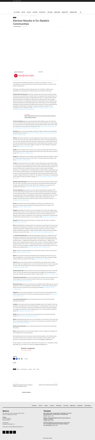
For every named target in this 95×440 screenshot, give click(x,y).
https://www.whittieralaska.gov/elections (28, 316)
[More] (26, 29)
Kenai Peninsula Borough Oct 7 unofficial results (39, 247)
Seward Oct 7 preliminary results (20, 267)
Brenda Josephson (17, 26)
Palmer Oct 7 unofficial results (26, 146)
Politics (38, 369)
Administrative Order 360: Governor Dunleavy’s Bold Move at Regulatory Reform (23, 385)
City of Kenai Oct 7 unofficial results (43, 259)
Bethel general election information (21, 322)
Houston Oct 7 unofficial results (23, 159)
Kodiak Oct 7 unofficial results (51, 274)
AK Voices (45, 420)
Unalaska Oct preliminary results (26, 311)
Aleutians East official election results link (22, 280)
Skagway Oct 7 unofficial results (50, 217)
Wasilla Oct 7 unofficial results (26, 153)
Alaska (18, 369)
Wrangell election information (19, 222)
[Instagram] (76, 1)
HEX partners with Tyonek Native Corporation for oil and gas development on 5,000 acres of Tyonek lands (57, 414)
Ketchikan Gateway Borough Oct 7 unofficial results (37, 186)
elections (30, 369)
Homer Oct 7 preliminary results (23, 252)
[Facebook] (74, 1)
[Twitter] (77, 1)
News (34, 369)
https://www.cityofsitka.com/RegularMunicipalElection (42, 232)
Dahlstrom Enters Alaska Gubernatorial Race (48, 384)
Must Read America (47, 425)
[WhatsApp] (23, 29)
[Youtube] (81, 1)
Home (14, 15)
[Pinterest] (20, 29)
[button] (80, 12)
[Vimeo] (79, 1)
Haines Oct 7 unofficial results (24, 206)
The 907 (18, 15)
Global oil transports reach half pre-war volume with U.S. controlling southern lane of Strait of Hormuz (56, 423)
